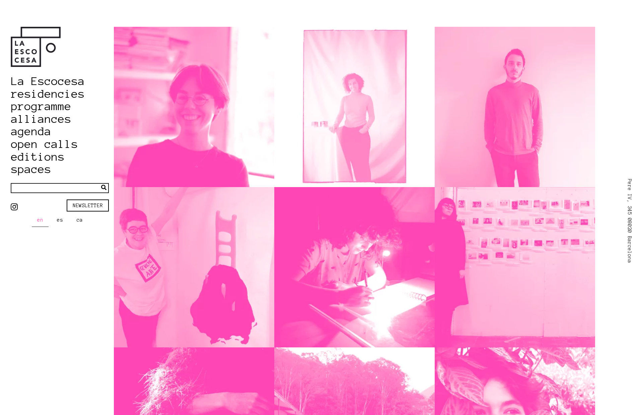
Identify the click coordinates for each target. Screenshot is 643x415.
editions (38, 157)
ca (80, 220)
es (60, 220)
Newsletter (88, 205)
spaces (31, 169)
